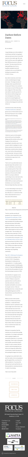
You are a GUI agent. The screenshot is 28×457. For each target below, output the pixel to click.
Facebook (14, 384)
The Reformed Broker (10, 109)
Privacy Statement (20, 427)
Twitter (14, 389)
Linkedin (14, 395)
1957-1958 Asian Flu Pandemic (15, 255)
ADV (17, 425)
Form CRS (18, 423)
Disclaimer (18, 429)
